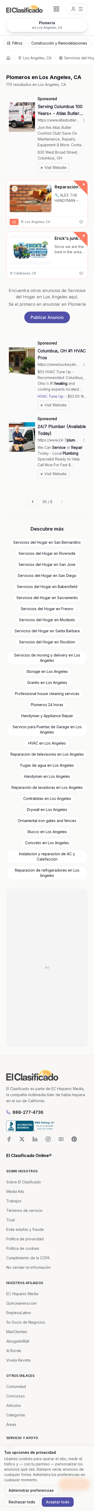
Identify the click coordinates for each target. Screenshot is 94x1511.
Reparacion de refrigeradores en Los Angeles (47, 873)
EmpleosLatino (18, 1312)
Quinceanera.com (21, 1303)
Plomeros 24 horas (47, 704)
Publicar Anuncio (47, 317)
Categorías (15, 1415)
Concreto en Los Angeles (47, 842)
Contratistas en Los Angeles (47, 798)
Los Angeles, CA (37, 58)
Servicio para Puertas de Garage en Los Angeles (47, 729)
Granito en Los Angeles (47, 682)
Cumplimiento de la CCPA (28, 1258)
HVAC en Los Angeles (47, 743)
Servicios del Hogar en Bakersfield (47, 586)
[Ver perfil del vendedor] (14, 189)
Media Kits (15, 1191)
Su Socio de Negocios (25, 1322)
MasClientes (16, 1331)
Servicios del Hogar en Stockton (47, 642)
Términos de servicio (24, 1210)
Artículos (13, 1405)
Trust (10, 1220)
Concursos (15, 1396)
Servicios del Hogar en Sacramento (47, 597)
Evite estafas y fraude (25, 1229)
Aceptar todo (57, 1502)
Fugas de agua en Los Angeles (47, 765)
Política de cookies (22, 1248)
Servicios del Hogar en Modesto (47, 620)
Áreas (11, 1424)
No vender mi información (28, 1267)
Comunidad (16, 1386)
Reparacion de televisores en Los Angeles (47, 754)
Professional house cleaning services (47, 693)
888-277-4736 (28, 1112)
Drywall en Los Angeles (47, 809)
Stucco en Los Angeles (47, 831)
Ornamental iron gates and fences (47, 820)
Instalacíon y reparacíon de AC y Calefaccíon (47, 856)
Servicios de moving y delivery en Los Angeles (47, 658)
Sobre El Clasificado (23, 1182)
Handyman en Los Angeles (47, 776)
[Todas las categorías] (56, 9)
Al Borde (13, 1350)
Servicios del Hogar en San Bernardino (47, 542)
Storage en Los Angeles (47, 671)
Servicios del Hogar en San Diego (47, 575)
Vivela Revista (18, 1360)
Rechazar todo (22, 1502)
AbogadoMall (17, 1341)
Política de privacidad (25, 1239)
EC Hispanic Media (22, 1293)
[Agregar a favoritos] (81, 222)
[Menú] (77, 8)
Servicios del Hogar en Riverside (47, 553)
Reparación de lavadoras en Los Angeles (47, 787)
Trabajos (13, 1201)
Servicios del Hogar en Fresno (47, 608)
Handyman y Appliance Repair (47, 715)
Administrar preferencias (31, 1490)
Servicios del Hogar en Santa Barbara (47, 631)
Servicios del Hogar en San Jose (47, 564)
